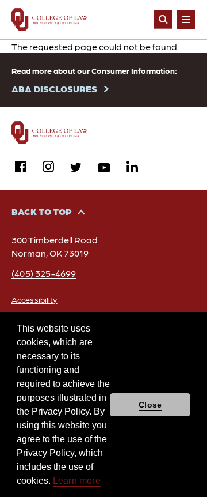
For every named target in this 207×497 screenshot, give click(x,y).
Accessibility (34, 299)
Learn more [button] (77, 480)
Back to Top (42, 211)
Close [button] (150, 404)
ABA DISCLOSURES (54, 88)
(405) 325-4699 (44, 273)
